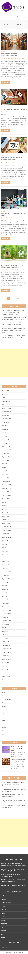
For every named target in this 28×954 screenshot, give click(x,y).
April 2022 (5, 554)
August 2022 (5, 540)
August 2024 (5, 460)
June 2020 (5, 631)
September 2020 (6, 620)
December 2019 (6, 648)
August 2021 (5, 582)
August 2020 (5, 624)
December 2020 (6, 610)
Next (18, 298)
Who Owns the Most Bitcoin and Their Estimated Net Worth (18, 748)
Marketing (5, 720)
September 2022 (6, 537)
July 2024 (4, 464)
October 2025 (5, 415)
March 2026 (5, 397)
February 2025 (6, 443)
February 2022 (6, 561)
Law (3, 713)
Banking (4, 692)
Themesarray (19, 952)
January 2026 (6, 404)
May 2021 (5, 593)
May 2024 (5, 471)
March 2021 (5, 600)
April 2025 (5, 436)
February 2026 (6, 401)
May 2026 (5, 394)
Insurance (3, 263)
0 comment (21, 58)
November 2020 (6, 614)
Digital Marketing (6, 699)
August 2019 (5, 662)
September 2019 (6, 659)
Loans (2, 107)
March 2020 (5, 641)
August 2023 (5, 499)
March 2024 (5, 478)
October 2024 (5, 453)
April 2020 (5, 638)
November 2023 (6, 488)
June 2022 (5, 547)
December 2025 (6, 408)
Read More (5, 82)
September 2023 (6, 495)
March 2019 (5, 673)
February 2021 (6, 603)
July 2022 (4, 544)
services (3, 211)
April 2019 (5, 669)
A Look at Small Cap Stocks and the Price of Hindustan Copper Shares (18, 761)
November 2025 (6, 411)
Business (3, 51)
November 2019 (6, 652)
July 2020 (4, 627)
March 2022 (5, 558)
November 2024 (6, 450)
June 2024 (5, 467)
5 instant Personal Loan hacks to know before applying (12, 158)
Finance (4, 703)
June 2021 (5, 589)
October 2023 (5, 492)
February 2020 (6, 645)
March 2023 (5, 516)
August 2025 (5, 422)
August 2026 (5, 391)
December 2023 (6, 485)
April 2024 (5, 474)
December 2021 (6, 568)
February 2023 (6, 519)
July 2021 (4, 586)
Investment (5, 710)
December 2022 (6, 526)
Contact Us (4, 947)
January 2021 (6, 607)
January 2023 (6, 523)
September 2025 (6, 418)
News (3, 724)
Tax (3, 731)
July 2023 (4, 502)
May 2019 (5, 666)
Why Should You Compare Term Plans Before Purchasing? (12, 266)
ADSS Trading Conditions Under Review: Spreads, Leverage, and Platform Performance (13, 312)
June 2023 (5, 506)
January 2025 (6, 446)
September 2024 (6, 457)
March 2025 (5, 439)
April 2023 (5, 512)
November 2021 (6, 572)
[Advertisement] (14, 363)
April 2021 (5, 596)
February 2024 (6, 481)
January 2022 (6, 565)
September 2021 (6, 579)
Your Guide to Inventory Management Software (9, 54)
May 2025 (5, 432)
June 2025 (5, 429)
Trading (4, 734)
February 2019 (6, 676)
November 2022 (6, 530)
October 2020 (5, 617)
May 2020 (5, 634)
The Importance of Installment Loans (14, 109)
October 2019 (5, 655)
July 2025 (4, 425)
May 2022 (5, 551)
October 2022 (5, 533)
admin (3, 58)
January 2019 (6, 680)
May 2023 (5, 509)
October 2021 (5, 575)
